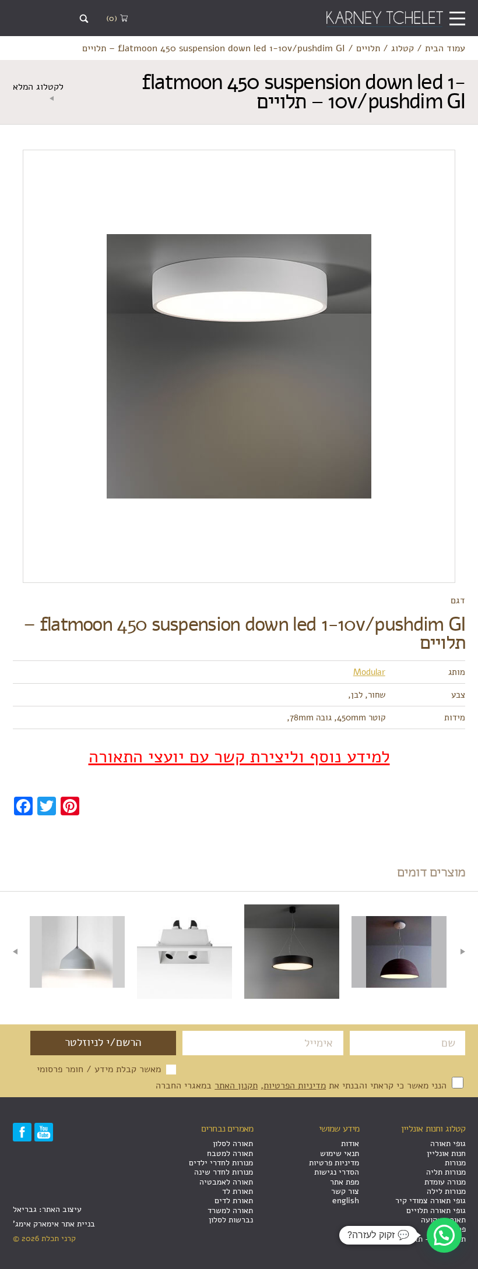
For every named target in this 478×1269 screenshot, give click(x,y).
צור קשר (345, 1191)
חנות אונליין (446, 1153)
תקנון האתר (236, 1085)
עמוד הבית (445, 48)
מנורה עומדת (445, 1181)
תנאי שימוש (339, 1153)
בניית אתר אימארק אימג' (54, 1223)
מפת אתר (344, 1181)
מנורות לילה (446, 1191)
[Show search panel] (84, 19)
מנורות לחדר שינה (223, 1172)
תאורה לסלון (233, 1143)
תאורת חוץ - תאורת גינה (426, 1239)
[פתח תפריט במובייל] (457, 18)
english (345, 1200)
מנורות (455, 1162)
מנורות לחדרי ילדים (221, 1162)
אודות (350, 1143)
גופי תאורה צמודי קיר (430, 1200)
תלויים (368, 48)
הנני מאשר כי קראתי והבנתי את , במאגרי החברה (302, 1085)
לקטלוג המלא (38, 87)
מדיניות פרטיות (334, 1162)
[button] (444, 1235)
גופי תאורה (448, 1143)
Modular (369, 672)
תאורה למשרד (230, 1210)
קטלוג (402, 48)
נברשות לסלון (231, 1219)
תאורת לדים (234, 1200)
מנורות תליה (446, 1172)
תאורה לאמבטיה (226, 1181)
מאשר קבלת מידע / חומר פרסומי (99, 1069)
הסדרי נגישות (336, 1172)
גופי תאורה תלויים (436, 1210)
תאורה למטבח (230, 1153)
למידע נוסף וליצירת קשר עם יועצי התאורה (239, 757)
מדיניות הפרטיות (294, 1085)
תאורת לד (237, 1191)
